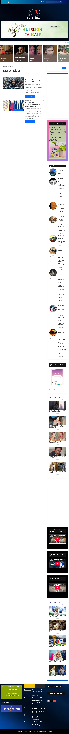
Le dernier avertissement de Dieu (62, 271)
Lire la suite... (30, 96)
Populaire (29, 686)
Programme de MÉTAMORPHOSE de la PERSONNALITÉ (32, 104)
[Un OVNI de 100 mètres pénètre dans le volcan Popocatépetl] (27, 716)
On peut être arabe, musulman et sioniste (61, 249)
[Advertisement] (57, 96)
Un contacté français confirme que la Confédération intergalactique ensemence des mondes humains (62, 183)
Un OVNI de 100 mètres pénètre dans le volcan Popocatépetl (37, 716)
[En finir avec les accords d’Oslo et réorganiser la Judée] (53, 341)
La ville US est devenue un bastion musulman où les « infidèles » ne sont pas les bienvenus (61, 322)
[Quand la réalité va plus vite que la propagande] (53, 219)
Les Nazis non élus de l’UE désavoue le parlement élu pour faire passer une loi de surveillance (62, 240)
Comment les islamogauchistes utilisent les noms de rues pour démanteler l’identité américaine (62, 309)
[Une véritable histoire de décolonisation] (53, 332)
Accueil (5, 66)
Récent (40, 686)
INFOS (12, 2)
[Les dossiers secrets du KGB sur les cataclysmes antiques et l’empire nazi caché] (53, 193)
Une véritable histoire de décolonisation (61, 331)
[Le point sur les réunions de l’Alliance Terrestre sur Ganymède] (53, 172)
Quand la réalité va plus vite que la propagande (62, 218)
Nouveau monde (20, 2)
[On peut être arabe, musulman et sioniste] (53, 250)
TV (15, 2)
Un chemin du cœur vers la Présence (57, 389)
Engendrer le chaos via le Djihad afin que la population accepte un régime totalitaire (62, 351)
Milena (27, 78)
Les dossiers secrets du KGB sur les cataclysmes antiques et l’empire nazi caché (61, 195)
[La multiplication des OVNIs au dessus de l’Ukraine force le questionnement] (27, 723)
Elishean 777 (37, 731)
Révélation (27, 2)
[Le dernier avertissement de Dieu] (53, 272)
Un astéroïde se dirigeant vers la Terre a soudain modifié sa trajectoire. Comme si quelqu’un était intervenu (38, 700)
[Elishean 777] (34, 13)
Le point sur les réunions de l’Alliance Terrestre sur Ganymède (61, 172)
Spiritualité (32, 2)
